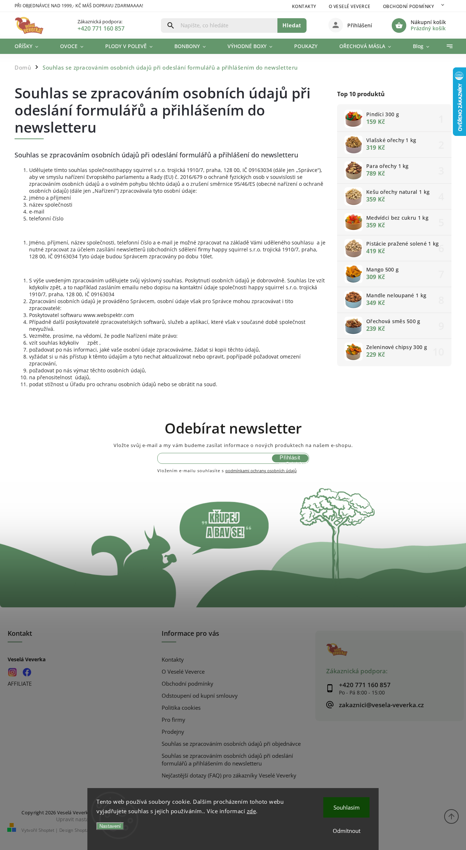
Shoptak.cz (85, 830)
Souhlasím (346, 807)
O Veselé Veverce (350, 6)
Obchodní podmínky (408, 6)
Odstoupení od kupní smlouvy (200, 696)
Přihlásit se (289, 458)
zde (251, 811)
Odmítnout (346, 830)
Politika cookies (181, 708)
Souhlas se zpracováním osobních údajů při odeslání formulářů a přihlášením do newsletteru (227, 759)
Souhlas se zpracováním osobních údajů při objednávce (231, 744)
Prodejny (173, 732)
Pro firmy (173, 720)
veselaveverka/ (12, 672)
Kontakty (304, 6)
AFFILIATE (20, 684)
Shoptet (46, 830)
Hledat (292, 25)
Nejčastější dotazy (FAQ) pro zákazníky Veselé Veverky (229, 775)
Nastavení (110, 826)
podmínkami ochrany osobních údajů (261, 470)
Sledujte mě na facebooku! (26, 672)
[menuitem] (32, 46)
